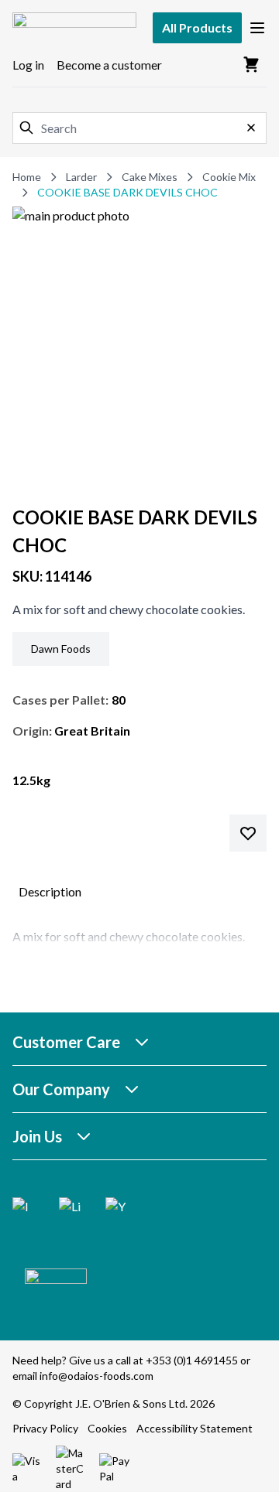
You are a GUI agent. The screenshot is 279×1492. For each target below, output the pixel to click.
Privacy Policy (45, 1428)
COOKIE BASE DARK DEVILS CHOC (127, 192)
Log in (28, 64)
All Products (197, 27)
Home (26, 176)
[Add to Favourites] (248, 833)
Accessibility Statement (194, 1428)
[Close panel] (251, 127)
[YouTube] (116, 1208)
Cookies (107, 1428)
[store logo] (74, 27)
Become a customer (109, 64)
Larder (81, 176)
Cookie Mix (229, 176)
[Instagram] (23, 1208)
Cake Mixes (149, 176)
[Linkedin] (70, 1208)
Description (50, 891)
